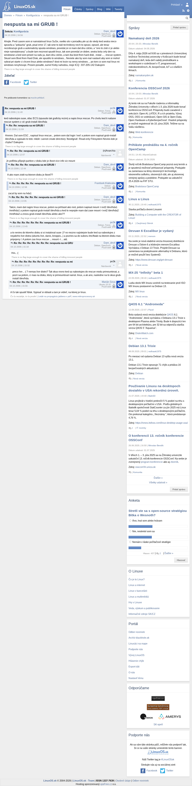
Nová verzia (142, 265)
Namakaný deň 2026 (144, 38)
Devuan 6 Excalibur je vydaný (151, 230)
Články (78, 9)
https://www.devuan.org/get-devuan (154, 259)
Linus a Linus (139, 199)
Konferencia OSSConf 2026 (149, 88)
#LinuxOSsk (167, 759)
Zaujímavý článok (144, 223)
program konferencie (152, 462)
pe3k (112, 108)
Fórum (67, 9)
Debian (139, 373)
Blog (99, 9)
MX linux (140, 291)
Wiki (108, 9)
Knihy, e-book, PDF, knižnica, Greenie (158, 707)
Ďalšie (157, 478)
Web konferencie (144, 132)
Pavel (151, 310)
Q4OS (170, 314)
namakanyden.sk (144, 75)
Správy (89, 9)
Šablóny (188, 10)
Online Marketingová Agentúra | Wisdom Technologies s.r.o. (146, 717)
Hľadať (187, 18)
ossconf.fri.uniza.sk (145, 467)
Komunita (140, 80)
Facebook (15, 82)
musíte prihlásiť (37, 98)
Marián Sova (108, 282)
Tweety (118, 9)
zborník (174, 462)
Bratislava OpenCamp (147, 186)
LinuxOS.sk (19, 6)
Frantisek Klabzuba (105, 183)
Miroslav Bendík (150, 44)
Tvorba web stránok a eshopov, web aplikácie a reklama (169, 717)
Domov (8, 15)
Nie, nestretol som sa (143, 531)
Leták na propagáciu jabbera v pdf (54, 296)
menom (151, 236)
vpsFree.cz (106, 784)
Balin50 (151, 396)
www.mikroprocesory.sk (84, 296)
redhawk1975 (154, 204)
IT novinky (141, 428)
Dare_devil (109, 31)
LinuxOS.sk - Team (83, 780)
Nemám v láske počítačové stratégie (151, 542)
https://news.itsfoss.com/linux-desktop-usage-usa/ (161, 423)
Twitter (33, 82)
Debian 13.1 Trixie (142, 346)
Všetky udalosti (157, 482)
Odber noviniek (140, 780)
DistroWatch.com (144, 333)
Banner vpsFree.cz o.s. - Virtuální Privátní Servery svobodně (158, 698)
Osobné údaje (123, 780)
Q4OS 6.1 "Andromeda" (146, 304)
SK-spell (158, 724)
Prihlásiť (175, 4)
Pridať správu (179, 27)
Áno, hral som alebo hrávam (147, 520)
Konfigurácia (33, 15)
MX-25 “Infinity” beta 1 (146, 272)
